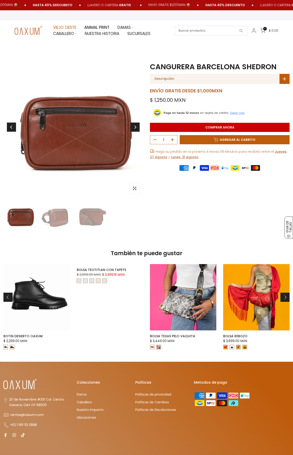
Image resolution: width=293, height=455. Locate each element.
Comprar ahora (219, 127)
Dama (82, 394)
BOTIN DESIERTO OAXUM (23, 336)
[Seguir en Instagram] (14, 435)
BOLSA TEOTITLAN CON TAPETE (101, 270)
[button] (289, 227)
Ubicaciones (86, 417)
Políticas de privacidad (153, 394)
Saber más (237, 112)
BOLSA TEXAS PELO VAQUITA (172, 336)
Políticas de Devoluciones (155, 410)
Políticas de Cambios (152, 402)
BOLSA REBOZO (235, 336)
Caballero (84, 402)
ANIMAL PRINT (96, 27)
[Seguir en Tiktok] (23, 435)
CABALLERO (63, 33)
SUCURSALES (138, 33)
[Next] (135, 127)
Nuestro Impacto (90, 410)
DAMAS (124, 27)
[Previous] (11, 127)
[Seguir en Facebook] (5, 435)
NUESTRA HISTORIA (102, 33)
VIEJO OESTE (64, 27)
